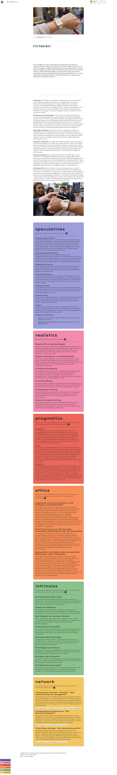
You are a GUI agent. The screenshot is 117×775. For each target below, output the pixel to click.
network (7, 772)
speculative (6, 760)
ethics (8, 767)
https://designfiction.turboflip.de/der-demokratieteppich (52, 725)
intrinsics (7, 770)
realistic (7, 762)
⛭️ (66, 233)
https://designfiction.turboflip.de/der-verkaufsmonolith (51, 742)
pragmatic (6, 765)
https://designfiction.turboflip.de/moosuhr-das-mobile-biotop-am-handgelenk (58, 708)
